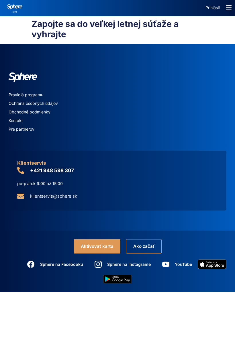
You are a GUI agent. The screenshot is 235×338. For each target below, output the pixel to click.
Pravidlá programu (26, 94)
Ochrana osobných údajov (33, 103)
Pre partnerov (21, 129)
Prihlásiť (212, 7)
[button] (229, 8)
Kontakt (16, 120)
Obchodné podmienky (29, 111)
